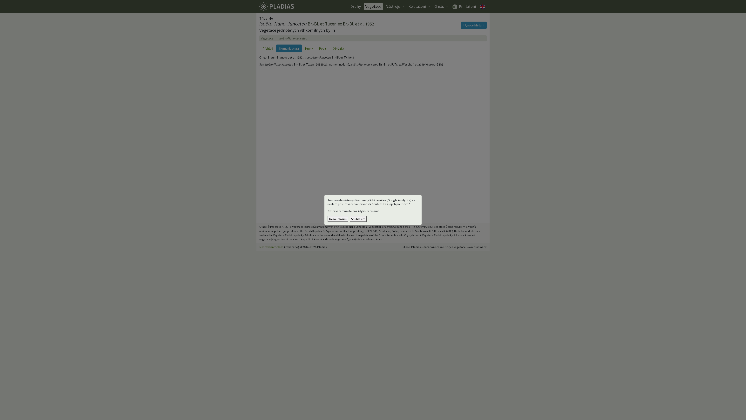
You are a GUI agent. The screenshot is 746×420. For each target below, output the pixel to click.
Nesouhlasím (338, 219)
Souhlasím (358, 219)
